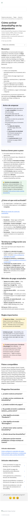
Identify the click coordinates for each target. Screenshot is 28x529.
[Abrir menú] (25, 2)
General (20, 17)
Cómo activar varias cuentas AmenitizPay (12, 454)
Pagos (14, 17)
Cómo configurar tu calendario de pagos (12, 451)
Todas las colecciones (6, 17)
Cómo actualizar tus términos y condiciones (13, 453)
